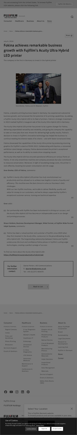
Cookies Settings (31, 428)
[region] (38, 426)
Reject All (44, 428)
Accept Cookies (57, 428)
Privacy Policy (40, 425)
